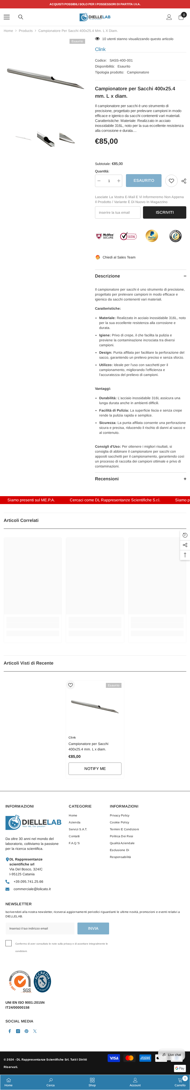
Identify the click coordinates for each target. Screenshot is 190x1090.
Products (26, 31)
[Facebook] (9, 1031)
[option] (46, 78)
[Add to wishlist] (171, 181)
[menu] (7, 17)
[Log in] (169, 17)
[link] (32, 625)
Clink (100, 49)
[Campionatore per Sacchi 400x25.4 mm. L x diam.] (95, 706)
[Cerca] (21, 17)
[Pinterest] (26, 1031)
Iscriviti (165, 212)
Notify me (95, 768)
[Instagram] (18, 1031)
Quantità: (102, 171)
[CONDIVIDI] (182, 181)
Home (8, 31)
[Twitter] (35, 1031)
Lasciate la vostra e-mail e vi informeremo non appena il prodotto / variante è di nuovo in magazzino (139, 199)
